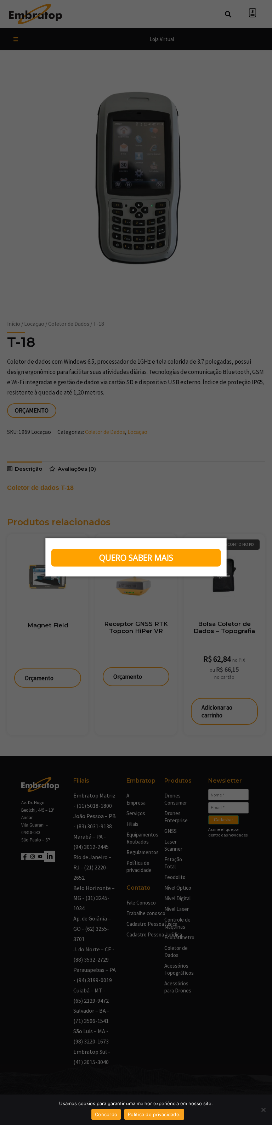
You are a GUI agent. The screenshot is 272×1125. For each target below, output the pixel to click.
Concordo (106, 1114)
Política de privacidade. (154, 1114)
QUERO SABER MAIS (136, 557)
